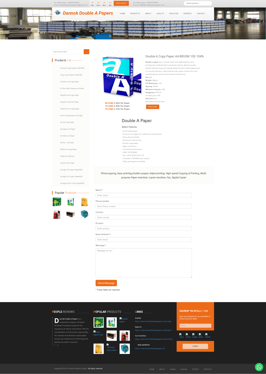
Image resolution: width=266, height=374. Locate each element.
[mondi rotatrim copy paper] (71, 214)
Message (101, 245)
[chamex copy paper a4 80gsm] (57, 202)
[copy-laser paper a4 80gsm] (71, 202)
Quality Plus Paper (67, 163)
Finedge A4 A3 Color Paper (72, 183)
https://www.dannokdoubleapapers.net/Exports (153, 330)
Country (99, 212)
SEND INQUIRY (121, 3)
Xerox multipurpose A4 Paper (71, 116)
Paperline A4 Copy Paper (69, 95)
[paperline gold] (84, 202)
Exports (187, 13)
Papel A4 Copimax (67, 156)
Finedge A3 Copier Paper (71, 177)
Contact (201, 13)
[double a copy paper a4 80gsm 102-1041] (125, 322)
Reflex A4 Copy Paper (68, 149)
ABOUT (162, 369)
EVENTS (195, 369)
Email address (103, 234)
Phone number (102, 201)
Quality (160, 13)
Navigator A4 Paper (67, 129)
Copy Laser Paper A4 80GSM (71, 75)
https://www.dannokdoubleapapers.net (150, 349)
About (148, 13)
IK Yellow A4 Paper (67, 136)
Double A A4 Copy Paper (69, 82)
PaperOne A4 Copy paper (69, 109)
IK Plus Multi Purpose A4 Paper (72, 88)
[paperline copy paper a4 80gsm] (57, 214)
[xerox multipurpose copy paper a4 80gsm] (112, 349)
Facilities (173, 13)
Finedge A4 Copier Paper (71, 170)
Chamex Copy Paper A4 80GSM (72, 68)
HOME (151, 369)
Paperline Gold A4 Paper (69, 102)
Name (99, 190)
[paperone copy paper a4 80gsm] (84, 214)
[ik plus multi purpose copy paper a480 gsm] (99, 335)
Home (122, 13)
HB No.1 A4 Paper (67, 143)
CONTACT (208, 369)
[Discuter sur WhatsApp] (259, 367)
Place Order (152, 107)
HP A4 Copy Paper (67, 122)
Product (99, 223)
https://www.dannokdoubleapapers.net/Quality (153, 321)
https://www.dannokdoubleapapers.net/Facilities (154, 339)
